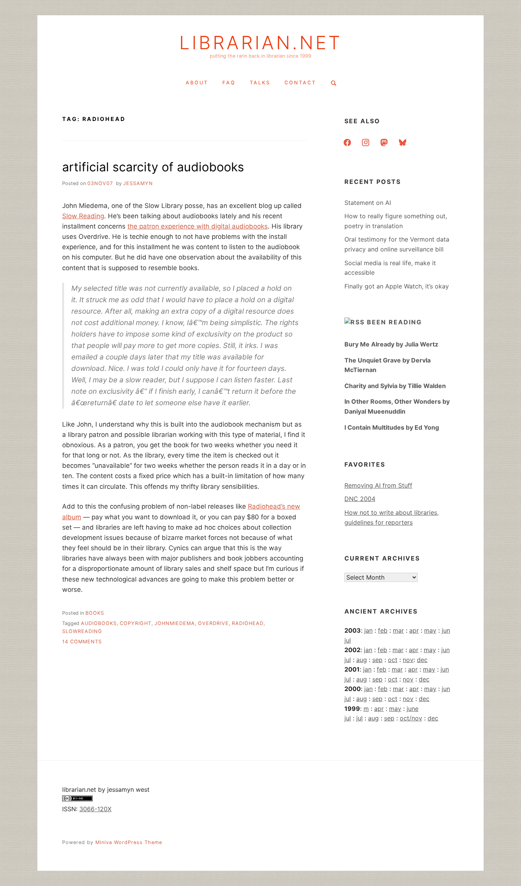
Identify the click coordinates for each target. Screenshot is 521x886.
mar (398, 630)
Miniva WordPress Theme (128, 842)
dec (422, 660)
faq (229, 82)
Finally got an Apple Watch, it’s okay (396, 286)
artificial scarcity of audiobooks (153, 166)
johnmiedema (174, 623)
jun (446, 630)
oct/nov (411, 718)
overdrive (213, 623)
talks (260, 82)
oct (392, 660)
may (430, 630)
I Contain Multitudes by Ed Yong (391, 427)
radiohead (248, 623)
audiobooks (99, 623)
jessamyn (138, 183)
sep (377, 660)
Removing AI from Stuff (378, 485)
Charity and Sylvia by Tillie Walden (395, 386)
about (197, 82)
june (412, 708)
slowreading (82, 631)
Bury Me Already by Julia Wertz (391, 344)
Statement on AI (367, 202)
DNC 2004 (359, 499)
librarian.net (260, 43)
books (94, 613)
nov (408, 660)
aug (361, 660)
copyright (135, 623)
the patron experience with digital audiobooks (197, 226)
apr (414, 630)
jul (347, 640)
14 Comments (82, 641)
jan (368, 630)
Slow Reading (83, 216)
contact (300, 82)
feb (383, 630)
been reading (394, 322)
